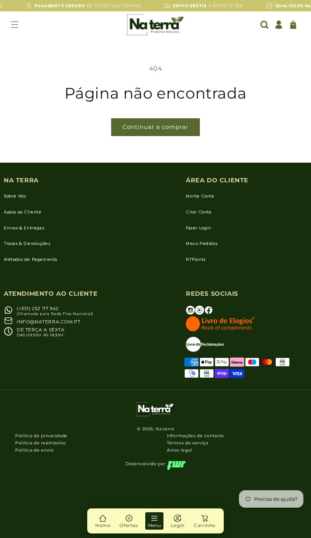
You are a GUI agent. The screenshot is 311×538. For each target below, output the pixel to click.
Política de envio (34, 450)
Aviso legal (179, 450)
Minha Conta (200, 196)
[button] (15, 24)
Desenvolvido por (145, 463)
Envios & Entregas (24, 228)
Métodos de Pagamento (30, 259)
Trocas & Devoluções (27, 243)
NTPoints (196, 259)
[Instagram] (190, 313)
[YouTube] (199, 313)
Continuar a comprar (155, 126)
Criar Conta (199, 212)
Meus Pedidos (201, 243)
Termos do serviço (188, 442)
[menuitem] (103, 521)
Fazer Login (198, 228)
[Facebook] (208, 313)
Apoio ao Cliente (23, 212)
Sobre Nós (15, 196)
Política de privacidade (41, 435)
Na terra (165, 428)
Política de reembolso (40, 442)
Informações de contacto (195, 435)
